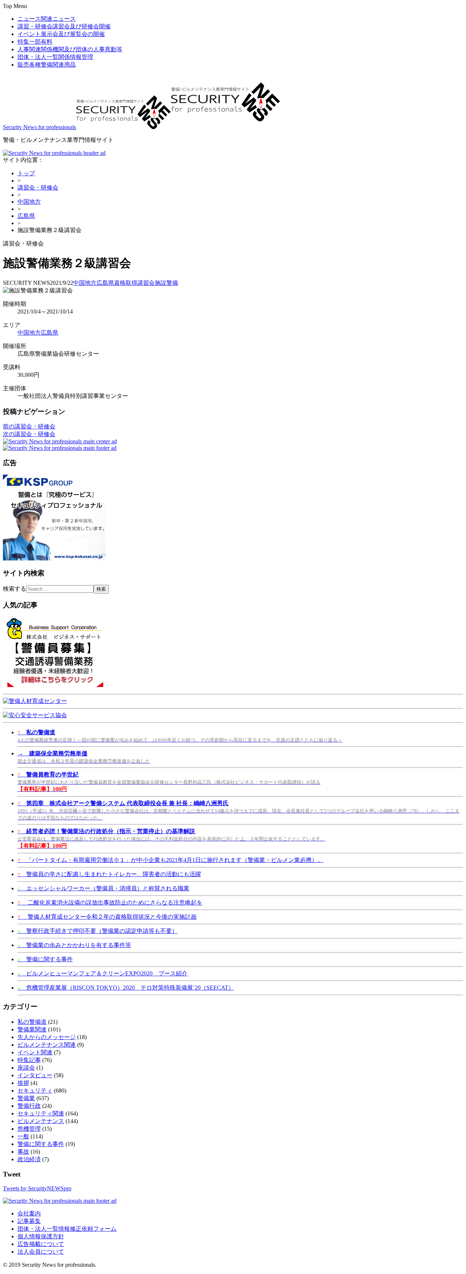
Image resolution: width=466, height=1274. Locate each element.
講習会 (146, 283)
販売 (46, 64)
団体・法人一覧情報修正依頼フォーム (66, 1229)
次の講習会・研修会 (29, 434)
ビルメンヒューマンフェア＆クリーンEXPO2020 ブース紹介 (102, 973)
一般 (23, 1136)
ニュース (46, 19)
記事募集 (29, 1221)
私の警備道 (32, 1022)
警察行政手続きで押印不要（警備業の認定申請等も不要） (97, 931)
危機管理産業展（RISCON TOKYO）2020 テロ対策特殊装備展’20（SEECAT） (125, 988)
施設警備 (166, 283)
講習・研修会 (64, 26)
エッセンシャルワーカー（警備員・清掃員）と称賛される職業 (103, 888)
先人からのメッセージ (46, 1037)
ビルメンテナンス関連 (46, 1045)
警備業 (26, 1098)
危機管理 (29, 1129)
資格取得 (125, 283)
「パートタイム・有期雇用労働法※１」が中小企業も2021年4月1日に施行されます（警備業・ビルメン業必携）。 (170, 860)
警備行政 (29, 1106)
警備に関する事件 (45, 959)
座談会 (26, 1068)
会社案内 (29, 1213)
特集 (34, 42)
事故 (23, 1152)
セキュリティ (34, 1090)
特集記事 (29, 1060)
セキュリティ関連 (40, 1113)
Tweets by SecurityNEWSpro (37, 1188)
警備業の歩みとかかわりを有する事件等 (74, 945)
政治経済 (29, 1159)
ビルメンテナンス (40, 1121)
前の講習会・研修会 (29, 426)
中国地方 (29, 202)
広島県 (26, 216)
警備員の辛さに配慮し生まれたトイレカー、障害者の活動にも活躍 (109, 874)
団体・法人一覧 (55, 57)
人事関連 (69, 49)
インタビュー (34, 1075)
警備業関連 (32, 1029)
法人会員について (40, 1252)
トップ (26, 173)
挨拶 (23, 1083)
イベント (61, 34)
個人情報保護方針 (40, 1236)
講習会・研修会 (37, 187)
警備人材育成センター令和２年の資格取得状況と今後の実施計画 (107, 917)
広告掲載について (40, 1244)
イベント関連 (34, 1052)
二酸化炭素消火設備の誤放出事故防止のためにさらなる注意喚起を (109, 902)
